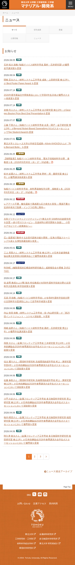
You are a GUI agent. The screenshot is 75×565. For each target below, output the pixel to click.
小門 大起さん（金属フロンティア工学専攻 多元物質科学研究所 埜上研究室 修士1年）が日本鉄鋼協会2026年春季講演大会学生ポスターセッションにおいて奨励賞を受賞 (37, 402)
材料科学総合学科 (25, 543)
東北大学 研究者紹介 (48, 543)
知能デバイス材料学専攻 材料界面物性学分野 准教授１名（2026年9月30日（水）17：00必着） (37, 191)
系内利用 (53, 503)
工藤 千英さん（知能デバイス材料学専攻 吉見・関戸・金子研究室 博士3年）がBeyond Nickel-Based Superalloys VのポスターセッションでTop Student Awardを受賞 (37, 128)
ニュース (37, 38)
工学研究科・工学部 (24, 539)
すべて (14, 30)
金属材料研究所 (46, 534)
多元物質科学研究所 (48, 539)
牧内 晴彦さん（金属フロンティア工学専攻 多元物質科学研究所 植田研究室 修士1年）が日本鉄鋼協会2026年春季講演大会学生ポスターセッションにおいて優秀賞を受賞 (37, 421)
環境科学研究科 (26, 548)
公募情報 (14, 38)
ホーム (5, 13)
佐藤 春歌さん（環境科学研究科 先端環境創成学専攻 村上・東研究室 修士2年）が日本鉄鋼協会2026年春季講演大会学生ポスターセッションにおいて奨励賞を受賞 (37, 384)
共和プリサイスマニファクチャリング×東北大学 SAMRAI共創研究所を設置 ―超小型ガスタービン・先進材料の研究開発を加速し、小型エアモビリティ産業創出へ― (37, 222)
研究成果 (37, 30)
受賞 (60, 30)
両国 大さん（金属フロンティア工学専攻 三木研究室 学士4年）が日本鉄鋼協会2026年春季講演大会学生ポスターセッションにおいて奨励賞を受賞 (37, 346)
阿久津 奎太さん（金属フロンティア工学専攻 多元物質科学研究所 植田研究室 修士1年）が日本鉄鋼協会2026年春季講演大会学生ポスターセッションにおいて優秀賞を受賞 (37, 439)
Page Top (67, 487)
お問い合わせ (23, 503)
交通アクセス (39, 503)
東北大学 (29, 534)
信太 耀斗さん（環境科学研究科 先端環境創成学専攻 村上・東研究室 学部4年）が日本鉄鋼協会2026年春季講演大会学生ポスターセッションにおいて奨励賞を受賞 (37, 365)
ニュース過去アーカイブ (59, 471)
